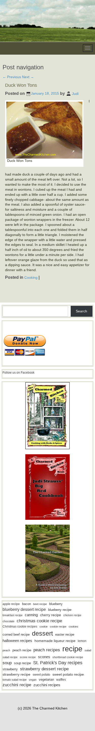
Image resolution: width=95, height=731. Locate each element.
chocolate (8, 621)
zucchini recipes (46, 685)
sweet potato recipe (68, 674)
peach (6, 650)
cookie (44, 626)
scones (44, 657)
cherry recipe (50, 615)
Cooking (30, 277)
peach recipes (46, 650)
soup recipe (22, 663)
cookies (73, 626)
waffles (61, 679)
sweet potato (41, 674)
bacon (26, 604)
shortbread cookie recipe (67, 657)
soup (7, 662)
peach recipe (21, 650)
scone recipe (28, 657)
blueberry (56, 604)
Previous (12, 77)
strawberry (10, 669)
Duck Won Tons (21, 85)
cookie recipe (58, 626)
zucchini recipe (17, 684)
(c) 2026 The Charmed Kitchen (42, 708)
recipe (72, 648)
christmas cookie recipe (39, 620)
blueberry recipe (59, 610)
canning (31, 615)
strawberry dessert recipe (44, 668)
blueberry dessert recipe (24, 609)
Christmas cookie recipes (20, 626)
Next (28, 77)
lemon (82, 641)
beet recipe (40, 604)
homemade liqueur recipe (54, 641)
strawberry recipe (16, 674)
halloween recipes (17, 640)
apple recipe (11, 604)
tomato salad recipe (15, 679)
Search (81, 311)
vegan (32, 679)
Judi (75, 93)
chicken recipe (72, 615)
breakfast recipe (13, 615)
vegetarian (46, 679)
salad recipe (10, 657)
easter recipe (64, 634)
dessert (42, 633)
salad (88, 650)
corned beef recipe (16, 634)
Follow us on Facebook (18, 372)
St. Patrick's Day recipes (57, 662)
